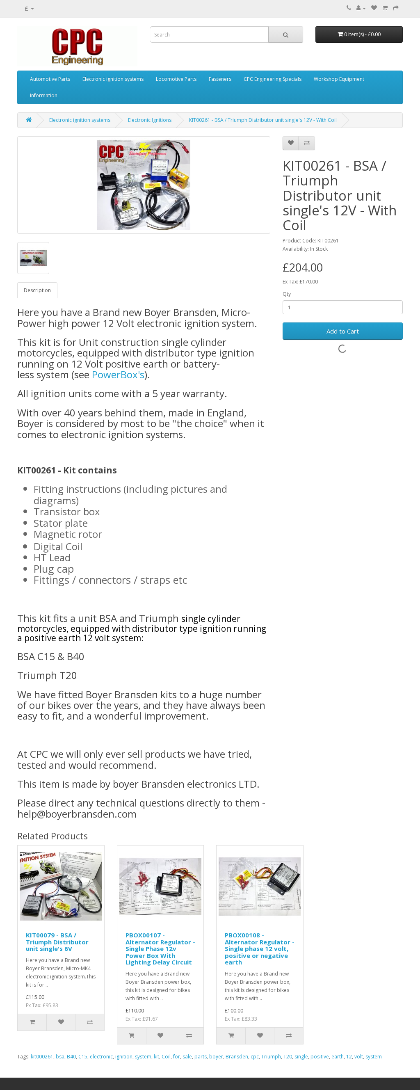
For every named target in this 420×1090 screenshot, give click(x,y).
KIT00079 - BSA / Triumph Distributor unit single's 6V (57, 942)
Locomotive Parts (176, 78)
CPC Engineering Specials (272, 78)
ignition (123, 1056)
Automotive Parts (50, 78)
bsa (60, 1056)
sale (187, 1056)
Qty (287, 293)
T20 (287, 1056)
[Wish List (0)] (374, 8)
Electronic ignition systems (113, 78)
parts (200, 1056)
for (176, 1056)
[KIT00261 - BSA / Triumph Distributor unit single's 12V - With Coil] (143, 185)
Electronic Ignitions (149, 120)
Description (37, 290)
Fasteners (220, 78)
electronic (101, 1056)
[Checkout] (396, 8)
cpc (255, 1056)
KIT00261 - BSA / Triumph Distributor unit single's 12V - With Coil (263, 120)
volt (358, 1056)
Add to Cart (342, 331)
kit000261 (42, 1056)
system (143, 1056)
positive (319, 1056)
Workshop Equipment (339, 78)
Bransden (237, 1056)
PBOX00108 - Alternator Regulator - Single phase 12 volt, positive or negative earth (259, 948)
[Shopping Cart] (385, 8)
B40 (71, 1056)
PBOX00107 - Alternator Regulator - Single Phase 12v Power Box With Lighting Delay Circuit (160, 948)
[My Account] (361, 8)
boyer (216, 1056)
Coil (166, 1056)
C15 (82, 1056)
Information (43, 95)
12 (349, 1056)
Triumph (271, 1056)
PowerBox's (118, 374)
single (301, 1056)
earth (337, 1056)
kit (156, 1056)
